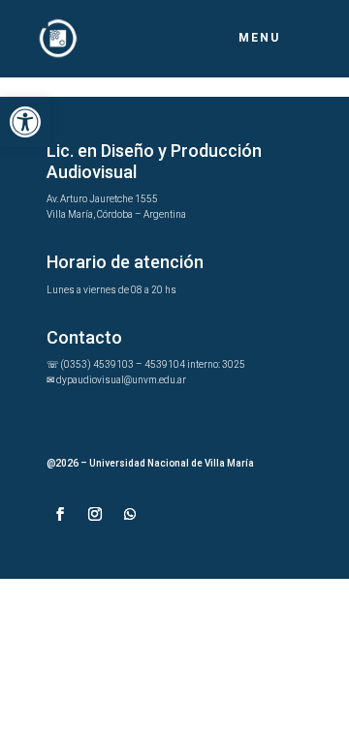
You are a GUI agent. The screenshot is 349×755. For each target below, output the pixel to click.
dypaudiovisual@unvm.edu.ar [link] (121, 380)
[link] (25, 122)
